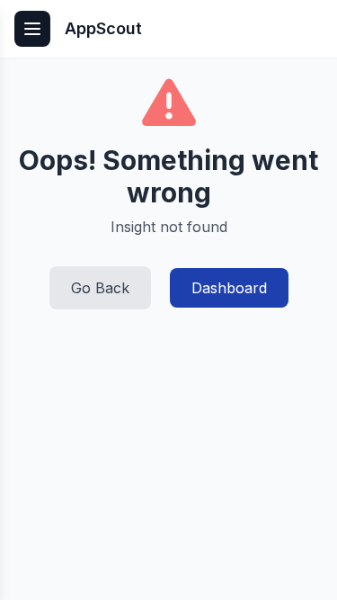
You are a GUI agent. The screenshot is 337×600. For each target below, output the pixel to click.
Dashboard (229, 288)
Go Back (100, 288)
